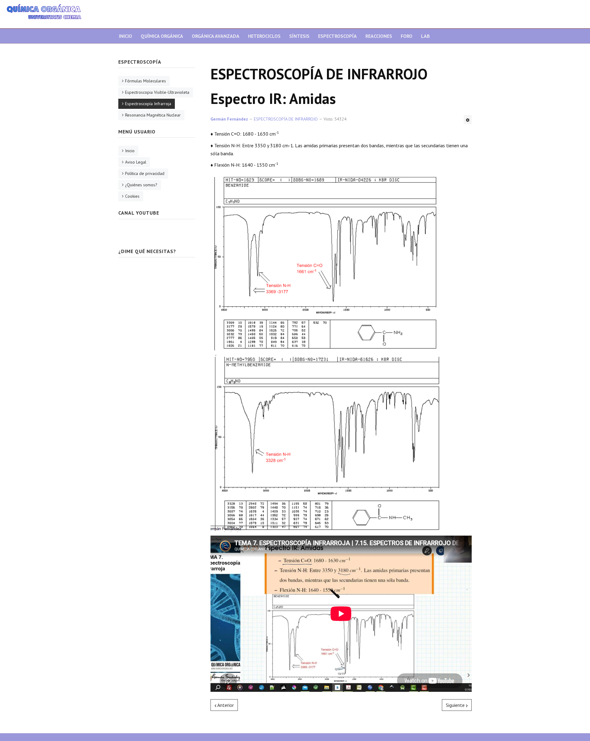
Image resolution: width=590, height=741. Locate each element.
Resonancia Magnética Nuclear (153, 115)
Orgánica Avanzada (215, 36)
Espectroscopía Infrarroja (148, 103)
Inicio (125, 36)
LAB (425, 36)
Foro (406, 36)
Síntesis (299, 36)
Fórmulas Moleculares (145, 81)
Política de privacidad (144, 173)
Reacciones (378, 36)
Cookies (132, 196)
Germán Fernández (229, 119)
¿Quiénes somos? (141, 185)
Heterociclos (264, 36)
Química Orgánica (162, 36)
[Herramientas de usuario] (468, 119)
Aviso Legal (135, 162)
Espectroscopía (337, 36)
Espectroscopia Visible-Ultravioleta (157, 92)
